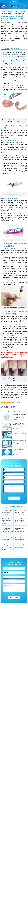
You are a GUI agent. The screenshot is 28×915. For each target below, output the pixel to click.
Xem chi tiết (15, 419)
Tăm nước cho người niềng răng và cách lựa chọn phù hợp (20, 545)
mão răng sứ (8, 157)
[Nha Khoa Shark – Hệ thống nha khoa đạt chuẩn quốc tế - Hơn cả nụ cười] (3, 6)
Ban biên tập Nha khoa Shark (10, 20)
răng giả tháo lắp (5, 205)
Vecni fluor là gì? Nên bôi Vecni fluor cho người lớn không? (20, 537)
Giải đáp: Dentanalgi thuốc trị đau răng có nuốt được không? (20, 512)
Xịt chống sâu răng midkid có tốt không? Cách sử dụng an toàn (7, 530)
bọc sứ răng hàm (22, 89)
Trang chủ (4, 11)
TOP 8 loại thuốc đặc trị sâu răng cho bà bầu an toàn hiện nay (20, 520)
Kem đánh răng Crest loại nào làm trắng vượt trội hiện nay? (7, 512)
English (15, 1)
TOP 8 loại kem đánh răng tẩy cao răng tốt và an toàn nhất (7, 537)
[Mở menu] (25, 6)
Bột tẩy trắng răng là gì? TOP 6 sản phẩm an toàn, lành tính (20, 530)
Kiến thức (10, 11)
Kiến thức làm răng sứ (19, 11)
